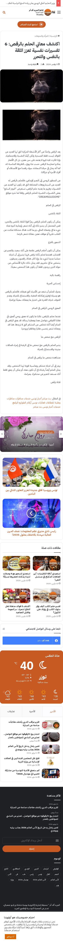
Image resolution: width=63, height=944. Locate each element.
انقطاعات (50, 402)
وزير (57, 885)
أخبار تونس (36, 398)
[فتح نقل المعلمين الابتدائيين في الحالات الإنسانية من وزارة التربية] (51, 761)
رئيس (32, 874)
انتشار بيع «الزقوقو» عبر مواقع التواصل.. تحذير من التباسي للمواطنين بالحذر (21, 735)
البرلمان (46, 868)
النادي (6, 868)
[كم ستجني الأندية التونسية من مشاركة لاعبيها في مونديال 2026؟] (51, 773)
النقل (48, 874)
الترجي (36, 868)
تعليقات (11, 711)
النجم (57, 874)
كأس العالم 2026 (39, 879)
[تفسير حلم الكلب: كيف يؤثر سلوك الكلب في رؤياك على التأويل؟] (46, 596)
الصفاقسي (16, 868)
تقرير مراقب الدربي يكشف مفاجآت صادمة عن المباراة (24, 723)
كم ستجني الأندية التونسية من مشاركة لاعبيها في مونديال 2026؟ (22, 772)
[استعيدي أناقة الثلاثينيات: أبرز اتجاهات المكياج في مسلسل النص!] (46, 563)
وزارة (12, 879)
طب (23, 874)
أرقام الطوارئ (25, 402)
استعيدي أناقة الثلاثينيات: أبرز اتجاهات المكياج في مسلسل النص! (47, 576)
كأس (9, 874)
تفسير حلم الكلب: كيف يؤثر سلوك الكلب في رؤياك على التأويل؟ (48, 609)
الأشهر (53, 711)
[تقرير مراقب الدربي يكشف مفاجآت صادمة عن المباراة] (51, 725)
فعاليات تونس (38, 402)
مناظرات (19, 398)
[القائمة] (59, 13)
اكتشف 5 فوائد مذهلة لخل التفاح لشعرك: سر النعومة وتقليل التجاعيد (17, 609)
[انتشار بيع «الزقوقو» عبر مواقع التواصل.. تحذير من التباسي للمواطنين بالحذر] (51, 737)
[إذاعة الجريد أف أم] (42, 12)
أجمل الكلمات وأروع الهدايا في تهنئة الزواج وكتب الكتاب (32, 442)
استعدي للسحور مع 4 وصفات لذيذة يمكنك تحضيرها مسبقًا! (16, 575)
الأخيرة (32, 711)
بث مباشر (46, 398)
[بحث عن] (4, 13)
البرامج (15, 402)
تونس (40, 874)
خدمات (27, 398)
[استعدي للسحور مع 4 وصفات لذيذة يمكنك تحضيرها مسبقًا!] (16, 563)
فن (17, 874)
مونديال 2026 (23, 879)
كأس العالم (55, 879)
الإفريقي (56, 868)
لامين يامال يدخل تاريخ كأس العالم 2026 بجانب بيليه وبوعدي (23, 747)
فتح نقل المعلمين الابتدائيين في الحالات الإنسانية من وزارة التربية (21, 760)
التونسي (27, 868)
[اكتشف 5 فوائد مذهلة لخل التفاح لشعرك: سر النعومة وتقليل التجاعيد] (16, 596)
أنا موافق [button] (10, 936)
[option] (31, 434)
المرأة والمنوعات (41, 35)
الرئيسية (54, 35)
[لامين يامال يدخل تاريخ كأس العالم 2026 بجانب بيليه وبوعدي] (51, 749)
